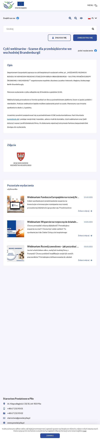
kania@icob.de (13, 119)
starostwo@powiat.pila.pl (18, 418)
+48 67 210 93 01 (15, 408)
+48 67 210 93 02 (15, 413)
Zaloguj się (60, 38)
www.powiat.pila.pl (15, 422)
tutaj (84, 431)
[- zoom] (20, 159)
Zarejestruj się (85, 38)
